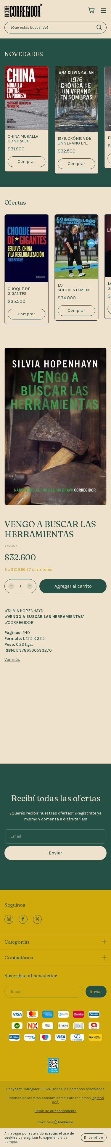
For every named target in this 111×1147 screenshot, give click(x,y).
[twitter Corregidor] (37, 919)
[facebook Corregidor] (23, 919)
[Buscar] (99, 27)
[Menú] (103, 10)
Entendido (93, 1137)
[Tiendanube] (55, 1123)
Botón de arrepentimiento (55, 1111)
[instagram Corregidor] (8, 919)
